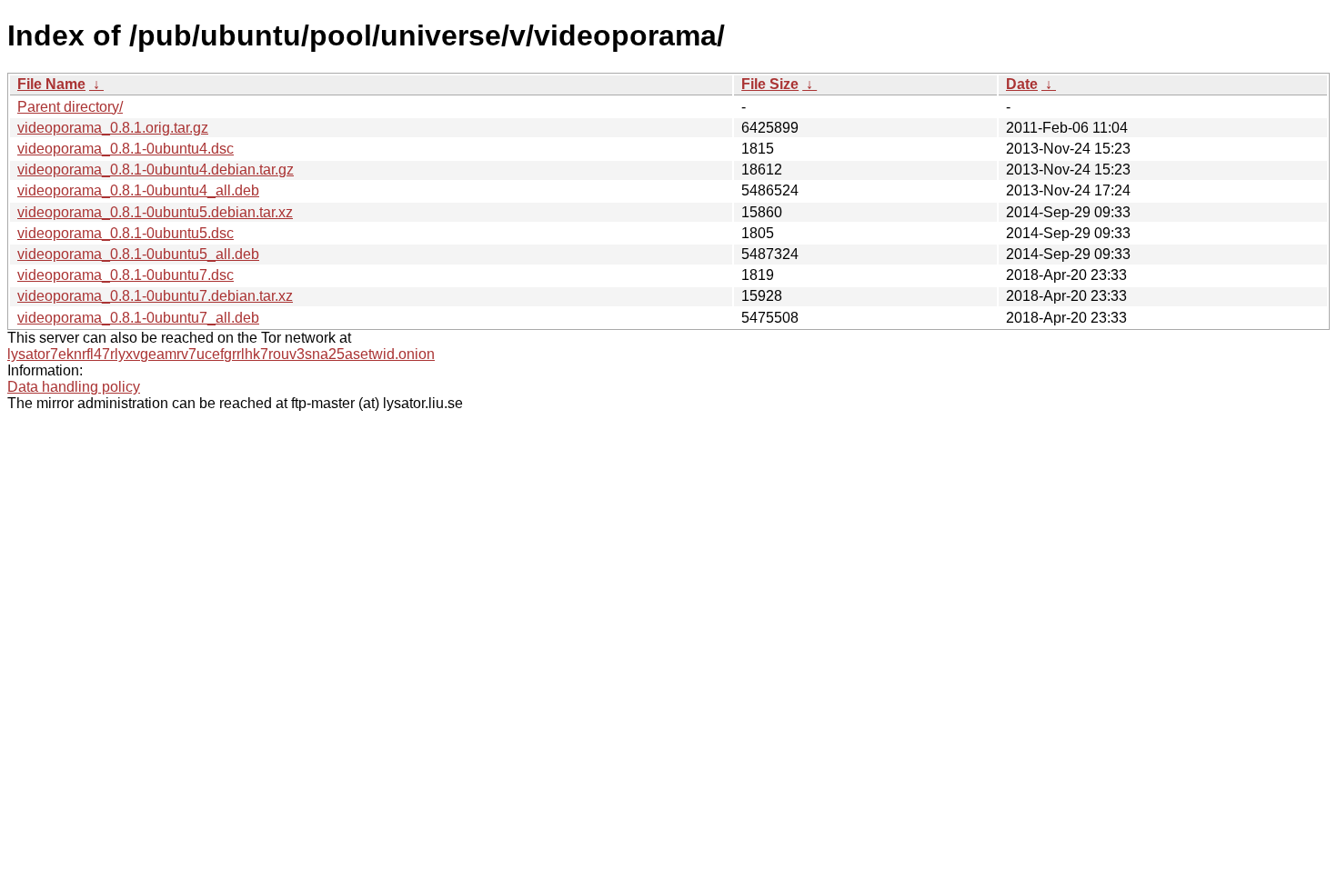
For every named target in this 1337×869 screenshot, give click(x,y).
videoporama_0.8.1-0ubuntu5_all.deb (138, 254)
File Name (51, 84)
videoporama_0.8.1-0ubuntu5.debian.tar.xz (155, 212)
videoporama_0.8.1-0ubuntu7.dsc (125, 275)
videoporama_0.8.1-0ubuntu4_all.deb (138, 190)
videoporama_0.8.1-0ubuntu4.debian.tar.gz (155, 169)
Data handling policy (73, 387)
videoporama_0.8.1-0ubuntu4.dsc (125, 148)
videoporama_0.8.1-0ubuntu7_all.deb (138, 317)
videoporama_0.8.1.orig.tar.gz (112, 127)
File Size (770, 84)
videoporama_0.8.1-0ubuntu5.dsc (125, 233)
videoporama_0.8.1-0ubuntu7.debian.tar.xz (155, 296)
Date (1022, 84)
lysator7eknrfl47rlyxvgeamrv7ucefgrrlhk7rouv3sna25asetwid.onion (221, 354)
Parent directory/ (70, 107)
